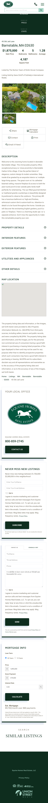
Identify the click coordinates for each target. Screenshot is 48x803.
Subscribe (17, 525)
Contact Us (17, 449)
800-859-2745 (14, 441)
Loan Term (9, 653)
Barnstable (26, 376)
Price (24, 23)
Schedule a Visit (33, 547)
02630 (6, 380)
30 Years (10, 658)
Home (4, 376)
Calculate (17, 697)
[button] (41, 10)
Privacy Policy (23, 516)
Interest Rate (9, 683)
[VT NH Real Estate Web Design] (24, 793)
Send (17, 622)
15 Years (20, 658)
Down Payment (10, 674)
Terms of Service (9, 632)
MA (18, 376)
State (24, 31)
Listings (12, 376)
